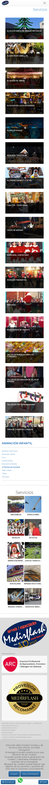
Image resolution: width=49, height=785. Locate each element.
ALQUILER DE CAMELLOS (17, 56)
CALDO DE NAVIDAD (15, 230)
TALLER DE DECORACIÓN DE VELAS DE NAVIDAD (23, 380)
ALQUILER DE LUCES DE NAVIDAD (20, 106)
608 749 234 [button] (9, 782)
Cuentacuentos (7, 461)
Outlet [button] (44, 782)
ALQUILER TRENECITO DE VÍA (19, 180)
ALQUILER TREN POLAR (17, 155)
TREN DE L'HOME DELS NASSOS (20, 429)
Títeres (4, 474)
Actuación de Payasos (10, 451)
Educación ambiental (9, 464)
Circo (3, 457)
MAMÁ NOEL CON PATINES (18, 255)
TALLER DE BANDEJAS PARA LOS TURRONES (20, 355)
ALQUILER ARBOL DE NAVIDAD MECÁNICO (24, 31)
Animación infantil (8, 454)
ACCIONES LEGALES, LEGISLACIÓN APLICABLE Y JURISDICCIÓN (22, 723)
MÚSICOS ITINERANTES (17, 280)
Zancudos (5, 477)
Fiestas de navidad (11, 467)
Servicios (40, 9)
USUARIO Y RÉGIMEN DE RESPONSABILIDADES (16, 737)
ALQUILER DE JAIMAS (15, 81)
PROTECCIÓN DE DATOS (9, 728)
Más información (30, 774)
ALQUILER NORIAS (14, 130)
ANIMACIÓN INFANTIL (17, 443)
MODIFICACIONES (7, 732)
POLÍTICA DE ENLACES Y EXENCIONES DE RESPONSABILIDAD (21, 735)
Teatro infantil (7, 470)
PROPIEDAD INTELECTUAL (10, 726)
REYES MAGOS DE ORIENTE (18, 330)
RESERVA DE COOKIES (9, 730)
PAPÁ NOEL (11, 305)
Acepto (14, 774)
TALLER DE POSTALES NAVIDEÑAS (21, 405)
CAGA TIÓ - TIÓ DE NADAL (17, 205)
